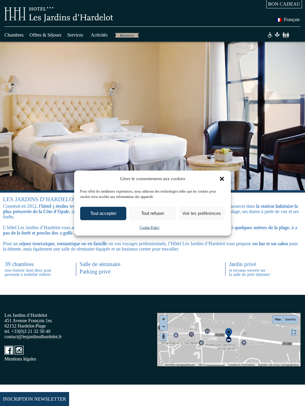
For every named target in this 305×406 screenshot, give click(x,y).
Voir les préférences (201, 213)
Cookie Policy (150, 227)
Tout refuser (152, 213)
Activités (99, 34)
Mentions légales (20, 358)
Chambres (14, 34)
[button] (222, 179)
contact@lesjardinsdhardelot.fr (33, 336)
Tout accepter (103, 213)
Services (75, 34)
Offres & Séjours (45, 34)
